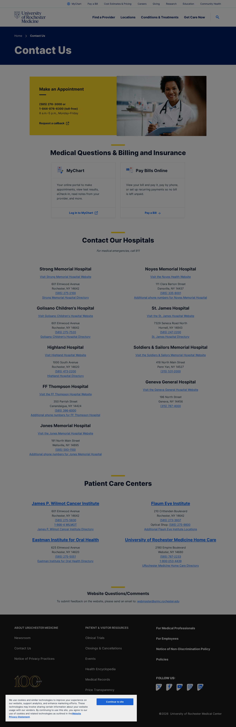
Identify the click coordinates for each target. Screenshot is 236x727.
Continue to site (115, 701)
